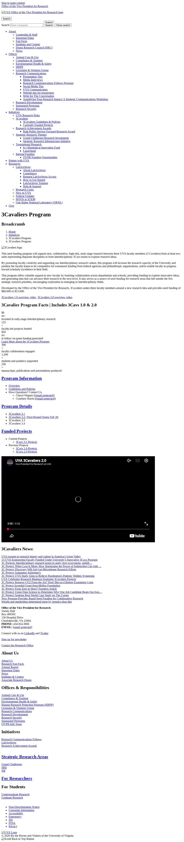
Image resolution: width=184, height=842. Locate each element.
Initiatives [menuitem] (14, 112)
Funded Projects (16, 431)
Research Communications (16, 711)
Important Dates (10, 670)
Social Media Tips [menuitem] (33, 86)
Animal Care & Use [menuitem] (27, 57)
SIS (11, 819)
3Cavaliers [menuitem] (22, 118)
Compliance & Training (14, 698)
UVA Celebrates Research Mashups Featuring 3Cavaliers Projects (38, 579)
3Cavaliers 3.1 (17, 413)
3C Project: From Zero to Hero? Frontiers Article (29, 588)
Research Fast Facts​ (12, 663)
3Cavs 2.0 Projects (26, 451)
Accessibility (16, 813)
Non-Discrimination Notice (24, 806)
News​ (4, 673)
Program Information (21, 378)
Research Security (11, 717)
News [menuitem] (19, 50)
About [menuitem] (12, 31)
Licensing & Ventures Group (17, 708)
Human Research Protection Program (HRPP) (27, 704)
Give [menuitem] (11, 205)
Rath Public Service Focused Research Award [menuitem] (49, 131)
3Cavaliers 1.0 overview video (18, 297)
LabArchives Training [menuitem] (35, 183)
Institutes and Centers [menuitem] (28, 44)
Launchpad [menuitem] (29, 150)
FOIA (12, 823)
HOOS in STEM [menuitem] (25, 199)
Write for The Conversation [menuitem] (38, 96)
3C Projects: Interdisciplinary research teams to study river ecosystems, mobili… (46, 563)
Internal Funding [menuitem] (25, 154)
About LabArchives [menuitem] (34, 170)
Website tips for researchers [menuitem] (38, 92)
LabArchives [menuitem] (23, 167)
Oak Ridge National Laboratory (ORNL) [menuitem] (39, 202)
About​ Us (7, 660)
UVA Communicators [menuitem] (35, 89)
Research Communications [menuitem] (31, 73)
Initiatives (14, 234)
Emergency (15, 816)
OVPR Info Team (11, 724)
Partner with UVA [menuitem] (19, 160)
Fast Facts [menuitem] (21, 41)
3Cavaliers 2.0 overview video (55, 297)
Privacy (13, 826)
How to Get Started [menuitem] (34, 179)
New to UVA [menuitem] (23, 192)
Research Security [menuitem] (26, 108)
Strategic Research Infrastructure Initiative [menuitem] (46, 141)
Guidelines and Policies (22, 388)
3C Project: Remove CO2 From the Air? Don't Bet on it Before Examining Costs (47, 582)
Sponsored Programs (13, 720)
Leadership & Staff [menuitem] (26, 34)
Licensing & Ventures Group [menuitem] (32, 70)
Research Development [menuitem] (29, 102)
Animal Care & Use (12, 695)
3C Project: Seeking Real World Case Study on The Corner (35, 595)
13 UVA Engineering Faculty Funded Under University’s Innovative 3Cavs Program (49, 559)
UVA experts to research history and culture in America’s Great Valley (41, 556)
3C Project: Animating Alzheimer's (21, 572)
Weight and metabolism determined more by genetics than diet (36, 601)
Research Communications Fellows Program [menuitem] (48, 83)
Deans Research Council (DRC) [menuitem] (34, 47)
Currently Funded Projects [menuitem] (38, 125)
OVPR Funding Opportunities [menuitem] (40, 157)
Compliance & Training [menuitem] (29, 60)
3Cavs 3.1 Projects (26, 441)
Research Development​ (14, 714)
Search (5, 25)
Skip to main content (13, 2)
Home (12, 231)
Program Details (16, 406)
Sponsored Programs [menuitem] (27, 105)
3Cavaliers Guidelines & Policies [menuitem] (41, 121)
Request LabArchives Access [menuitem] (39, 176)
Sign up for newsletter (13, 639)
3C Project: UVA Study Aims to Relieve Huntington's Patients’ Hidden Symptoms (48, 575)
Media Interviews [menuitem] (33, 79)
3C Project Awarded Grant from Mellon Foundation (30, 585)
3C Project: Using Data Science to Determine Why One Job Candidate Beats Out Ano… (51, 592)
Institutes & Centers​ (12, 676)
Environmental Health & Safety (19, 701)
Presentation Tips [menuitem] (32, 76)
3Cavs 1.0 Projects (26, 448)
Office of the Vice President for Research (24, 6)
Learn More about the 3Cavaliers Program (25, 341)
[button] (92, 839)
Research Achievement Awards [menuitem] (33, 128)
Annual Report (9, 667)
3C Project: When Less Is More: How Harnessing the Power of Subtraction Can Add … (51, 566)
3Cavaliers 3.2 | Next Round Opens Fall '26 (33, 417)
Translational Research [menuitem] (29, 144)
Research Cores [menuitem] (25, 189)
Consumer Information (21, 810)
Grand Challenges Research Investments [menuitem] (46, 137)
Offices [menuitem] (13, 54)
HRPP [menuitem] (19, 66)
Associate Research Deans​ (16, 680)
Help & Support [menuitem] (32, 186)
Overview (14, 385)
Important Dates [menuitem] (25, 37)
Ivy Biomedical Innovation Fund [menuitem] (41, 147)
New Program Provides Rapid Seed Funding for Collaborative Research (42, 598)
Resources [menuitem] (14, 163)
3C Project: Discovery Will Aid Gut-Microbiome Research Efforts (38, 569)
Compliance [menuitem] (30, 173)
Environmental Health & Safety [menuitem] (34, 63)
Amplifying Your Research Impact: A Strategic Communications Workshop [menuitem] (65, 99)
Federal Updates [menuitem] (25, 196)
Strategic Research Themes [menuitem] (31, 134)
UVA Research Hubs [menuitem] (28, 115)
